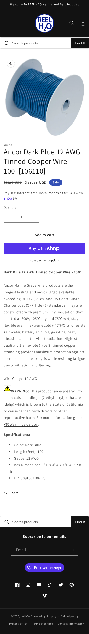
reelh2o (25, 616)
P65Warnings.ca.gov (21, 424)
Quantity (10, 207)
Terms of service (42, 623)
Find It (80, 43)
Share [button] (14, 493)
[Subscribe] (72, 550)
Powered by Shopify (43, 616)
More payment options (44, 260)
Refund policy (69, 616)
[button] (6, 23)
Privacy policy (18, 623)
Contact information (71, 623)
